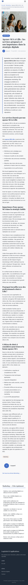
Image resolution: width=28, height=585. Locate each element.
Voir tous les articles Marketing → (11, 473)
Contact (3, 574)
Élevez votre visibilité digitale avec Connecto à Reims (12, 496)
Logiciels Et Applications (10, 551)
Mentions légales (5, 571)
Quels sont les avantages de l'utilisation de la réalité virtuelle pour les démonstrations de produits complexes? (13, 532)
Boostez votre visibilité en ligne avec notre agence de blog (12, 514)
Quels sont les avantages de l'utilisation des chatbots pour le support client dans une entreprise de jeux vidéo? (13, 525)
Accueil (3, 5)
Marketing (8, 5)
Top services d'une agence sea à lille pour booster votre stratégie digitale (12, 519)
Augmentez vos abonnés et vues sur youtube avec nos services (12, 509)
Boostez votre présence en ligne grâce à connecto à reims (13, 537)
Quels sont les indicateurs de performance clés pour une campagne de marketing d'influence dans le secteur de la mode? (14, 503)
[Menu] (25, 1)
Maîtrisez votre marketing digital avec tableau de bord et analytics (13, 491)
